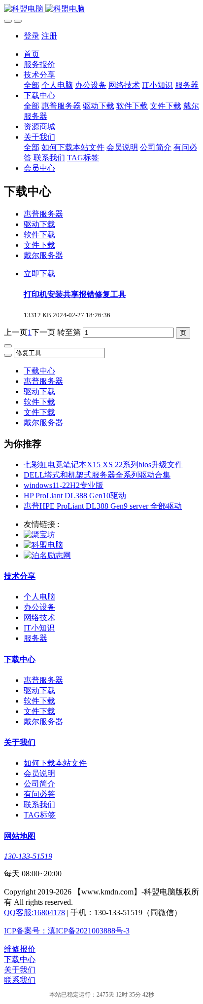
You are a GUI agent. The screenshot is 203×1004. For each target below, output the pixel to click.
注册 (49, 36)
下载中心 (39, 371)
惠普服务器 (43, 214)
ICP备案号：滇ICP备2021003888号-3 (67, 931)
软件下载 (39, 234)
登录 (31, 36)
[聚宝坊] (39, 534)
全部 (31, 85)
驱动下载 (39, 224)
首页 (31, 54)
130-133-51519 (28, 856)
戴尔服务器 (43, 255)
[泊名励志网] (47, 555)
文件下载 (39, 245)
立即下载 (39, 273)
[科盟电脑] (101, 9)
